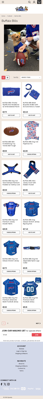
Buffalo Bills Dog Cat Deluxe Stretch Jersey (11, 260)
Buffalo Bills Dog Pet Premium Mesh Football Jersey (30, 300)
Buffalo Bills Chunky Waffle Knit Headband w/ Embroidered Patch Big (11, 105)
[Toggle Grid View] (3, 77)
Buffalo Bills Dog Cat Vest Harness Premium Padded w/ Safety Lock (11, 183)
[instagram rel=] (8, 384)
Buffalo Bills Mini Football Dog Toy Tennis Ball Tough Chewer (9, 144)
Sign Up (24, 351)
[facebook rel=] (1, 384)
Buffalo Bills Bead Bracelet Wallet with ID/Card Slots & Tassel (31, 105)
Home (3, 16)
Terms (21, 371)
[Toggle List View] (7, 77)
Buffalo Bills (18, 16)
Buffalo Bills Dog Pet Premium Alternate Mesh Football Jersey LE (10, 300)
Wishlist (21, 349)
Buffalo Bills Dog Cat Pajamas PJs (30, 143)
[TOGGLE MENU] (3, 2)
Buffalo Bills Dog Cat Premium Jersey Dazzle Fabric (10, 222)
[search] (29, 2)
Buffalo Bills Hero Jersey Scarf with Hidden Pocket (29, 183)
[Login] (34, 2)
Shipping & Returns (21, 353)
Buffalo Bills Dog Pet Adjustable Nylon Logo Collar (31, 261)
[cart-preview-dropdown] (38, 2)
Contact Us (21, 368)
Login (18, 351)
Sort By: (16, 77)
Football (9, 16)
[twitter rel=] (5, 384)
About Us (21, 364)
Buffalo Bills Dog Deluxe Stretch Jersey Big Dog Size (31, 222)
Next (37, 323)
